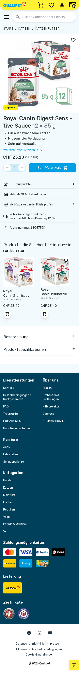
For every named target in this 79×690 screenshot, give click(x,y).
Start (8, 28)
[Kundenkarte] (72, 5)
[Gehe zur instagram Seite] (39, 632)
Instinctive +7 (54, 294)
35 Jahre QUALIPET (55, 421)
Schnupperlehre (13, 461)
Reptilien (9, 509)
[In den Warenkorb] (7, 314)
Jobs (6, 447)
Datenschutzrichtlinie (30, 643)
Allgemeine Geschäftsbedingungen (39, 649)
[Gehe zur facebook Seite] (29, 632)
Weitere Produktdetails (20, 150)
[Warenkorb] (41, 5)
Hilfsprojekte (51, 406)
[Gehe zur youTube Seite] (50, 632)
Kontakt (8, 388)
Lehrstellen (10, 454)
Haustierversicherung (17, 428)
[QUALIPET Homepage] (14, 5)
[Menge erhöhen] (22, 167)
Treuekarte (10, 414)
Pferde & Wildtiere (15, 524)
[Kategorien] (6, 17)
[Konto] (62, 5)
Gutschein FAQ (12, 421)
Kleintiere (9, 495)
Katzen (24, 28)
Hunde (7, 480)
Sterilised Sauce (15, 295)
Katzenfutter (47, 28)
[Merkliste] (51, 5)
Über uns (48, 414)
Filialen (47, 388)
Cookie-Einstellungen (39, 654)
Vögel (6, 517)
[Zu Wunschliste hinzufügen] (73, 39)
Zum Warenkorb (49, 168)
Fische (7, 502)
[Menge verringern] (7, 167)
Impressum (54, 643)
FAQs (6, 406)
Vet (5, 531)
